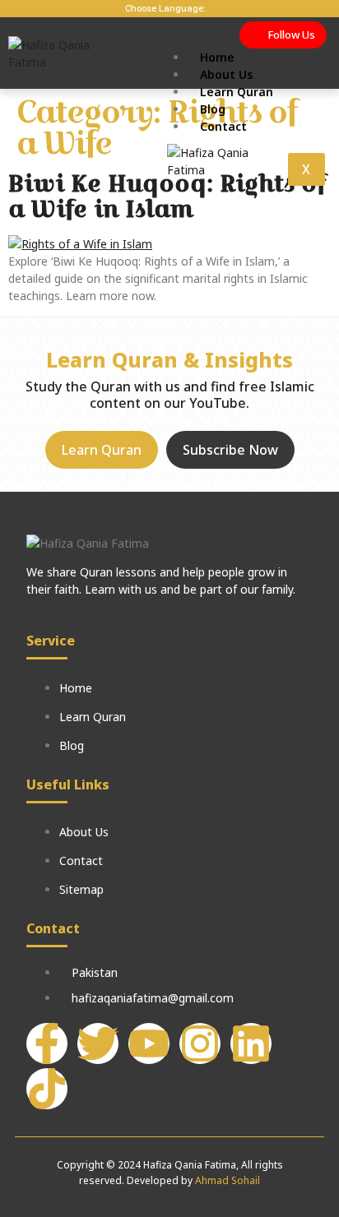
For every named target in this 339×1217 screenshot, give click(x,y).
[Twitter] (97, 1043)
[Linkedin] (251, 1043)
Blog (212, 109)
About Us (226, 74)
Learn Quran (236, 91)
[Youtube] (149, 1043)
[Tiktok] (46, 1088)
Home (217, 57)
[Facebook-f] (46, 1043)
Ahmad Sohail (227, 1180)
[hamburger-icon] (316, 55)
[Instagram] (200, 1043)
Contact (223, 126)
